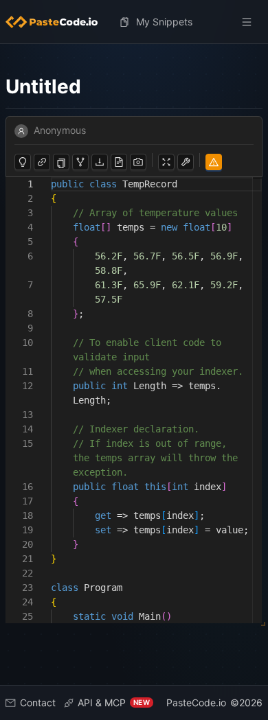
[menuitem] (57, 22)
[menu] (134, 22)
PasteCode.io (196, 702)
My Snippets (164, 21)
